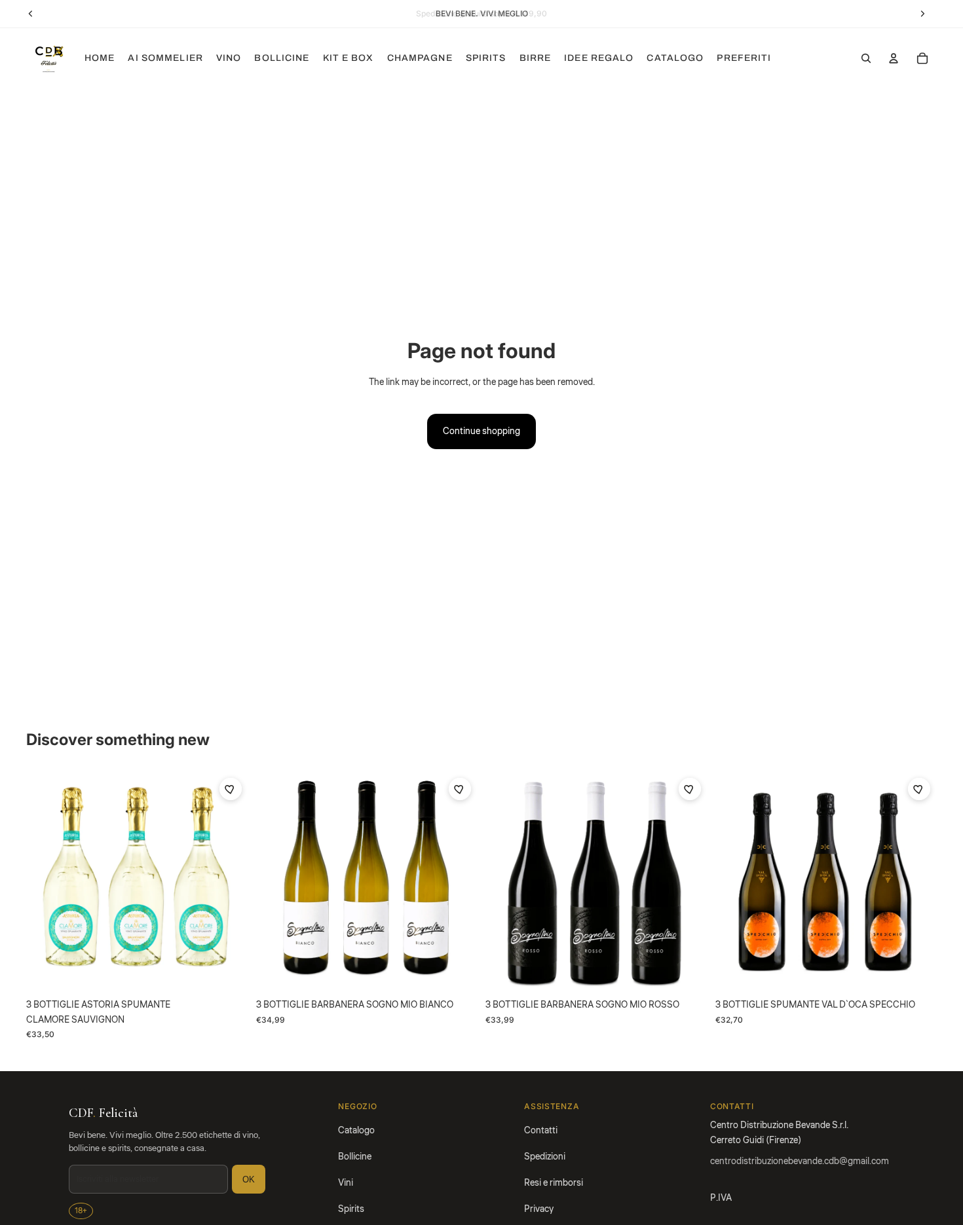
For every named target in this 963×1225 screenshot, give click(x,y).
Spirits (351, 1209)
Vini (345, 1183)
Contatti (540, 1130)
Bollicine (354, 1156)
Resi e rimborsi (553, 1183)
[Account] (893, 58)
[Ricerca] (866, 58)
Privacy (539, 1209)
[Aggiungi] (228, 973)
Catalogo (356, 1130)
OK (248, 1179)
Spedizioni (544, 1156)
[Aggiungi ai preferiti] (230, 789)
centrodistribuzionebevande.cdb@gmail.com (799, 1161)
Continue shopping (481, 431)
